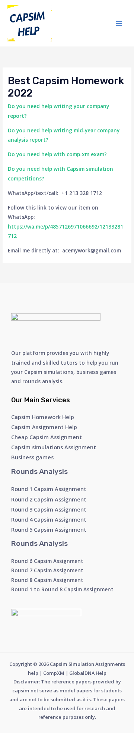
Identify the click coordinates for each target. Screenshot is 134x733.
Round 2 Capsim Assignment (48, 499)
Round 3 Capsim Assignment (48, 509)
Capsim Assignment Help (44, 427)
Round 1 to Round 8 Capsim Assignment (62, 589)
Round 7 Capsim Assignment (47, 570)
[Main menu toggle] (119, 23)
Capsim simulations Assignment (53, 447)
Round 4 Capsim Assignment (48, 519)
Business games (32, 457)
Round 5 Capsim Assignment (48, 529)
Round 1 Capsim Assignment (48, 489)
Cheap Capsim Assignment (46, 437)
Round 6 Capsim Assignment (47, 560)
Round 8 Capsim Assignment (47, 579)
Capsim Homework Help (42, 417)
